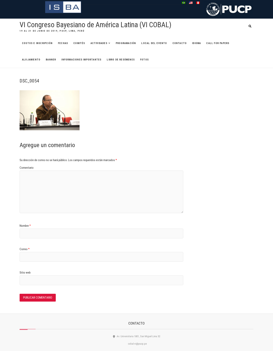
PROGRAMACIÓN (126, 43)
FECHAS (63, 43)
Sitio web (25, 272)
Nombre (25, 226)
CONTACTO (179, 43)
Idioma (196, 43)
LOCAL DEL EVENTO (154, 43)
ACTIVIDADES (99, 43)
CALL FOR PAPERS (217, 43)
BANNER (51, 59)
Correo (25, 249)
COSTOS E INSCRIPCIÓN (37, 43)
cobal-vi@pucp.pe (137, 343)
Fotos (144, 59)
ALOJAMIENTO (31, 59)
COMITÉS (79, 43)
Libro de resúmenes (121, 59)
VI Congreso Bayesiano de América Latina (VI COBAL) (95, 25)
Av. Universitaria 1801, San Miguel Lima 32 (138, 336)
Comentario (27, 167)
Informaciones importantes (81, 59)
